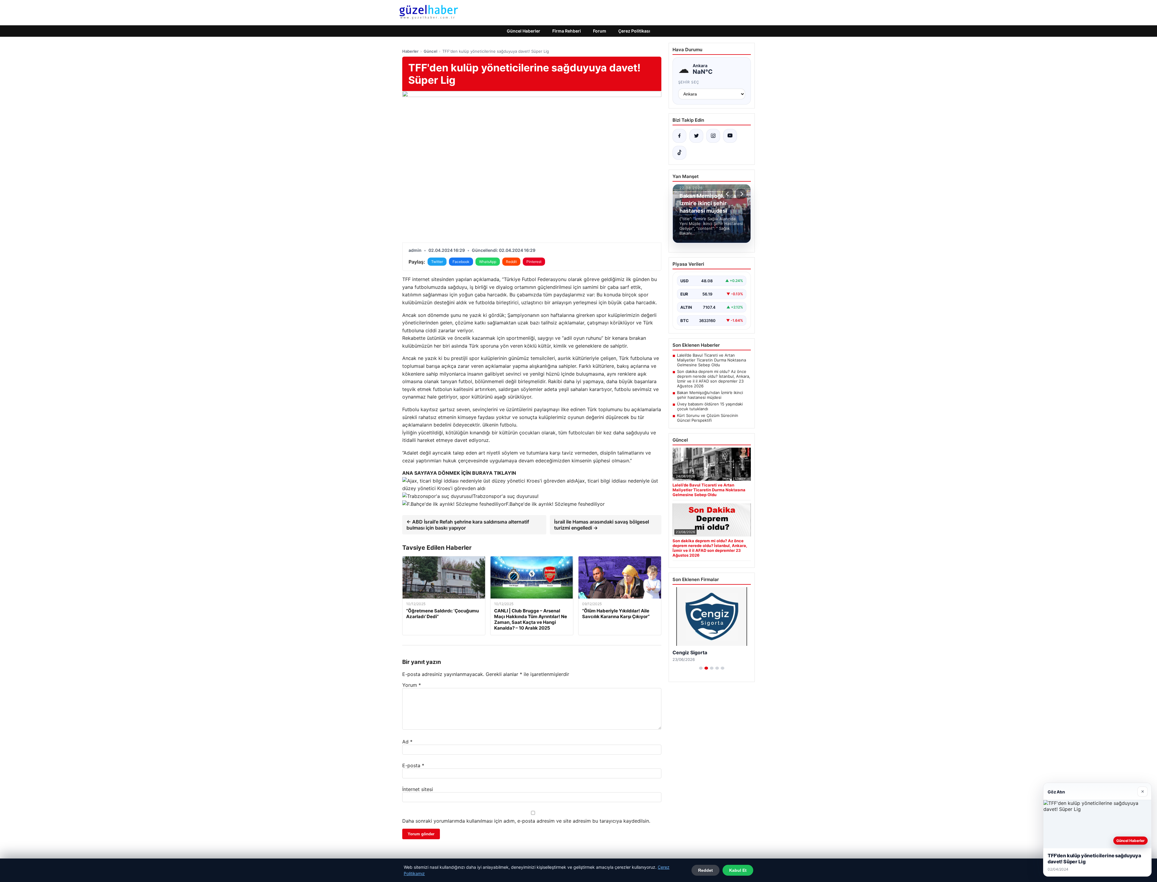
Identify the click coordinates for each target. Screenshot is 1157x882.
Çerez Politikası (634, 30)
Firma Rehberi (566, 30)
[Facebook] (679, 136)
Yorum (411, 685)
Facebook (461, 261)
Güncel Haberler (523, 30)
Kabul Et (738, 870)
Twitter (437, 261)
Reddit (511, 261)
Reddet (705, 870)
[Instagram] (713, 136)
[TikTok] (679, 153)
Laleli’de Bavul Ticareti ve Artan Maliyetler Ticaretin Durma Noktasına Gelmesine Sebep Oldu (711, 360)
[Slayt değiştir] (701, 668)
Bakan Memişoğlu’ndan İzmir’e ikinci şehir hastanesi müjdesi (710, 395)
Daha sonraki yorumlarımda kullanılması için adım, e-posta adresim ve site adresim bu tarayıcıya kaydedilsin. (526, 821)
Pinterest (533, 261)
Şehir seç (689, 82)
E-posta (413, 765)
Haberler (410, 51)
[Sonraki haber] (741, 194)
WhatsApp (487, 261)
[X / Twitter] (696, 136)
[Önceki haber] (728, 194)
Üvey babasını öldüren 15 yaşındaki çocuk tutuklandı (710, 406)
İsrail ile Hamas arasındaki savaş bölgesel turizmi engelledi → (601, 525)
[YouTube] (730, 136)
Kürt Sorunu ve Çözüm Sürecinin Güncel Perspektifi (707, 418)
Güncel (430, 51)
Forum (599, 30)
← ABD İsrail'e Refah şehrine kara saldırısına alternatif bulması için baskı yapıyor (467, 525)
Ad (407, 742)
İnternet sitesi (417, 789)
